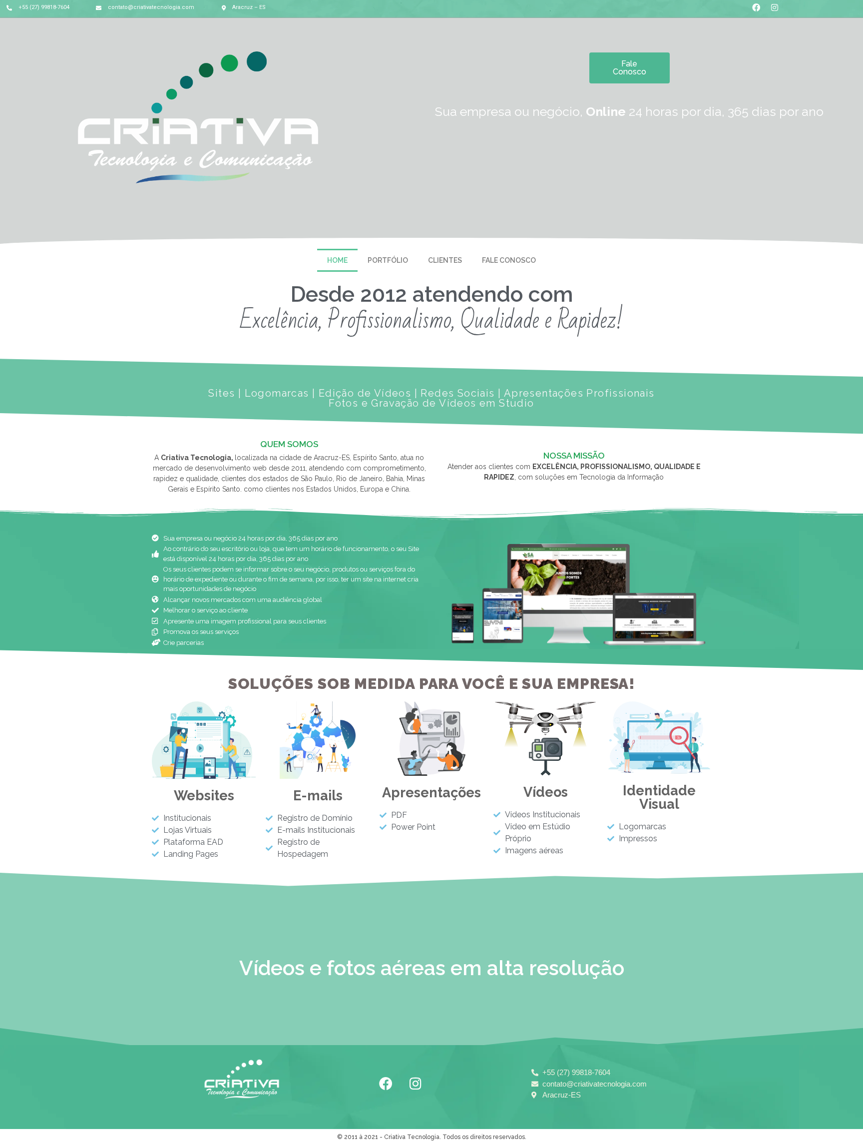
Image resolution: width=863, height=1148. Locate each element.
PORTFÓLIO (388, 260)
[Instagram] (415, 1083)
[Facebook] (386, 1083)
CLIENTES (445, 260)
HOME (337, 260)
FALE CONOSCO (509, 260)
